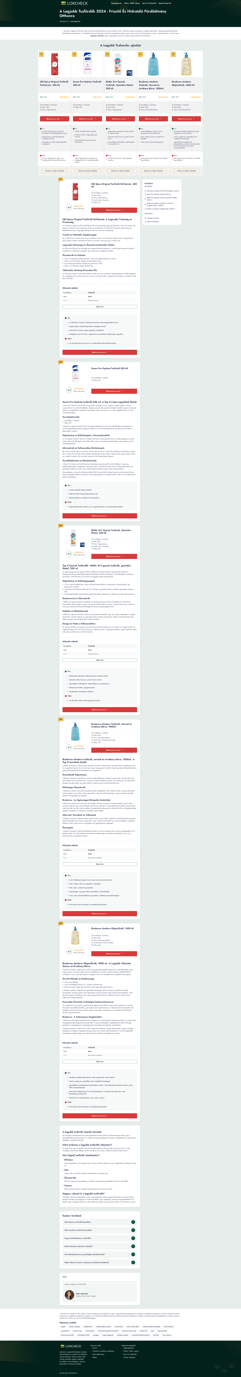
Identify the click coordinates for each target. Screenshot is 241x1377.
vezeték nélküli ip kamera (103, 1327)
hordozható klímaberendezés (140, 1335)
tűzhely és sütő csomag (129, 1331)
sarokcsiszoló (119, 1327)
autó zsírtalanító (168, 1327)
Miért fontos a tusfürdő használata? (77, 1222)
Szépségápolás (116, 3)
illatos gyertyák (162, 1331)
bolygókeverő (88, 1327)
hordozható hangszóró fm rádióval (108, 1331)
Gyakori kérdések (153, 221)
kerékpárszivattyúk (122, 1335)
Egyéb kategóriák (165, 3)
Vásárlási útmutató (153, 218)
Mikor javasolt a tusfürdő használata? (78, 1230)
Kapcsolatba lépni (98, 1354)
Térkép (94, 1357)
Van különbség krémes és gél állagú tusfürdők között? (84, 1254)
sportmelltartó (65, 1331)
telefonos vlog (77, 1331)
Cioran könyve (167, 1335)
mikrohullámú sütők (83, 1335)
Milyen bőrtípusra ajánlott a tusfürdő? (78, 1246)
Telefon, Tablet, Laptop (132, 3)
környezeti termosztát (67, 1335)
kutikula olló (143, 1331)
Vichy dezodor (90, 1331)
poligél (63, 1327)
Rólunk (94, 1348)
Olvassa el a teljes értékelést (54, 171)
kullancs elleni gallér (133, 1327)
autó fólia (156, 1335)
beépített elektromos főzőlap (151, 1327)
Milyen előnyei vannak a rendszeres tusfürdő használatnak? (86, 1262)
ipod (152, 1331)
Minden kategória (129, 1357)
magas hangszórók (107, 1335)
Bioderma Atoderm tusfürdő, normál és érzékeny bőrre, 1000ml (160, 204)
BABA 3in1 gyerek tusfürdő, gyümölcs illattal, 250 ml (162, 199)
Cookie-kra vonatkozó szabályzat (103, 1351)
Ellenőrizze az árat (53, 119)
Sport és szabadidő (149, 3)
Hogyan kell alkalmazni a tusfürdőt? (77, 1238)
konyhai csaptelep (74, 1327)
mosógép (95, 1335)
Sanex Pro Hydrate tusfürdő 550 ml (159, 194)
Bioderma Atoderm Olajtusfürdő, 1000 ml (161, 209)
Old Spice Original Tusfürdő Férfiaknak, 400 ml (163, 191)
